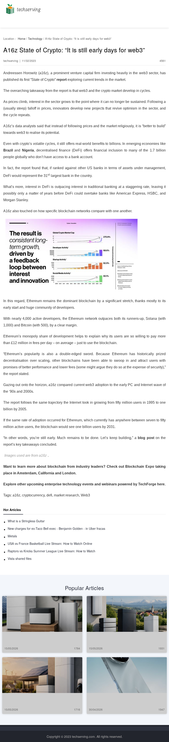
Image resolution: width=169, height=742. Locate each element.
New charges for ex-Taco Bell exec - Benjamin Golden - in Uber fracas (56, 528)
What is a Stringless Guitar (26, 521)
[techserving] (22, 7)
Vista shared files (19, 558)
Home (21, 38)
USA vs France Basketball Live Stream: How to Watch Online (50, 543)
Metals (12, 536)
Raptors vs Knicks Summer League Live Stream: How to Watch (51, 551)
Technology (35, 38)
